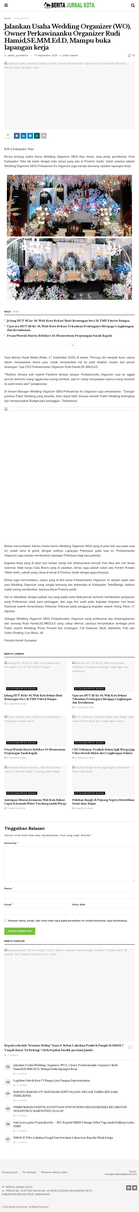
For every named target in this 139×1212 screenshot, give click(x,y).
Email (9, 904)
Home (7, 18)
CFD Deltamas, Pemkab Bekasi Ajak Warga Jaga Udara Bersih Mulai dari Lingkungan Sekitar (103, 751)
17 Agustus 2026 (16, 704)
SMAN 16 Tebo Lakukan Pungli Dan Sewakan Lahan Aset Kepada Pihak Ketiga (63, 1137)
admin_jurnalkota (18, 55)
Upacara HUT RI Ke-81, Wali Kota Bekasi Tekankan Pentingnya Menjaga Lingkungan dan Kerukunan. (101, 699)
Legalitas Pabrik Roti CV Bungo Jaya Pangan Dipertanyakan (51, 1080)
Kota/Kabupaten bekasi (21, 689)
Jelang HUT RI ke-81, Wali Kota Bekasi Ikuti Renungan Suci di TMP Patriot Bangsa (68, 320)
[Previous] (66, 345)
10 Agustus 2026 (84, 758)
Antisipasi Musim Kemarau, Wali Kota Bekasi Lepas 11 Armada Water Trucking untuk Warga (35, 801)
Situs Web (78, 904)
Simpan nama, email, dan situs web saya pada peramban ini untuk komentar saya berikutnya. (68, 920)
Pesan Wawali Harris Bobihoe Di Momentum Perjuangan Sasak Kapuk (59, 335)
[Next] (73, 345)
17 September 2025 (46, 55)
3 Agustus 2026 (83, 808)
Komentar (11, 843)
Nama (9, 888)
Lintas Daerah (21, 18)
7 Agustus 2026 (15, 808)
